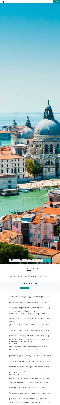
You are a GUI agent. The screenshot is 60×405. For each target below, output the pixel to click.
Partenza (20, 259)
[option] (30, 133)
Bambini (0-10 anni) (33, 259)
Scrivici (38, 287)
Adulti (28, 259)
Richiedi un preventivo (24, 287)
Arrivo (12, 259)
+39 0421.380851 (32, 287)
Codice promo (39, 259)
